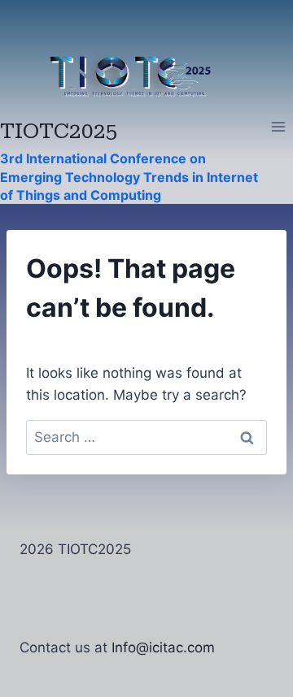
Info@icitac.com (163, 647)
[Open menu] (278, 127)
